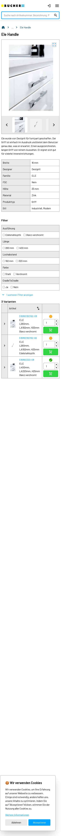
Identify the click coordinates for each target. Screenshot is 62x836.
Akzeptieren (39, 822)
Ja (6, 286)
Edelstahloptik (13, 234)
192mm (9, 260)
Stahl (8, 273)
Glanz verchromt (35, 234)
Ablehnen (16, 822)
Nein (15, 286)
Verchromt (21, 273)
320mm (23, 260)
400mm (23, 247)
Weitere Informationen (17, 814)
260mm (9, 247)
